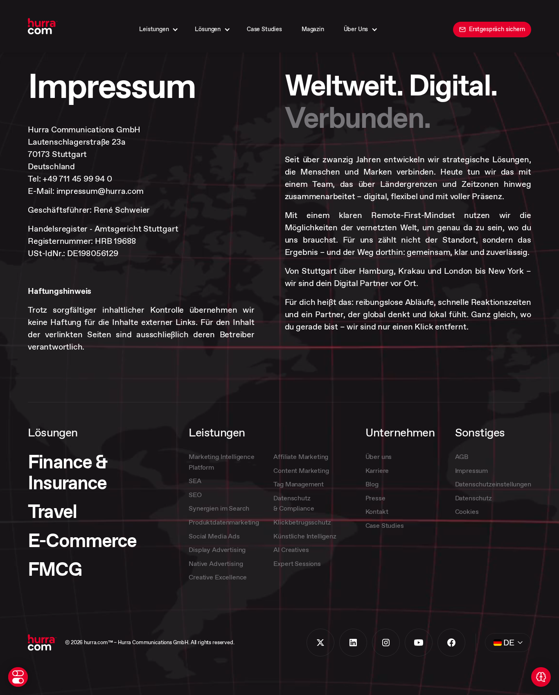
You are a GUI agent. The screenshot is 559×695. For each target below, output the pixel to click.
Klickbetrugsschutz (302, 522)
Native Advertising (216, 563)
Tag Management (298, 483)
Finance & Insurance (67, 472)
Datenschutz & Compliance (293, 503)
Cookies (467, 511)
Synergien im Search (219, 508)
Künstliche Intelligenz (304, 536)
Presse (375, 497)
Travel (52, 511)
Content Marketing (301, 470)
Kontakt (376, 511)
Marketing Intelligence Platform (221, 462)
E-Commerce (82, 540)
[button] (157, 29)
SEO (195, 494)
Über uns (378, 456)
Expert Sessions (297, 563)
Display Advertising (217, 549)
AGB (462, 456)
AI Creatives (291, 549)
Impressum (471, 470)
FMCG (54, 569)
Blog (372, 483)
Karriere (377, 470)
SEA (195, 480)
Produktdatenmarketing (224, 522)
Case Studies (384, 525)
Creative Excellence (218, 576)
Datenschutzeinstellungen (493, 483)
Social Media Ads (214, 536)
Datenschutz (473, 497)
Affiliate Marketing (300, 456)
